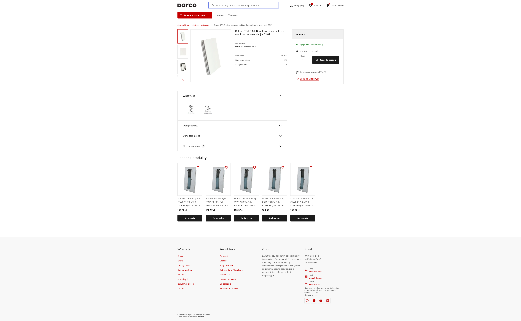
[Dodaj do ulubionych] (198, 167)
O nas (180, 256)
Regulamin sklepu (185, 284)
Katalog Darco (183, 265)
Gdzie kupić (182, 279)
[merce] (201, 316)
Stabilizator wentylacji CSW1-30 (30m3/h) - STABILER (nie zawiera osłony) (217, 202)
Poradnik (181, 274)
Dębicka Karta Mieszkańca (232, 270)
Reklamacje (225, 274)
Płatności (224, 256)
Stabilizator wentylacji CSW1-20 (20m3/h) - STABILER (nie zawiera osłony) (188, 202)
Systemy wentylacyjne (201, 25)
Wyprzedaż (233, 15)
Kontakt (180, 288)
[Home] (186, 5)
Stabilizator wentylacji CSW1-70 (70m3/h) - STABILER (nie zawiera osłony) (273, 202)
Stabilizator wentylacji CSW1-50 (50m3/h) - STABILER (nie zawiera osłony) (245, 202)
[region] (183, 55)
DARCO (284, 56)
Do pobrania (225, 284)
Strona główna (183, 25)
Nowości (220, 15)
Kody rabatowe (226, 265)
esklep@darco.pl (315, 278)
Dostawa (224, 260)
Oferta (180, 260)
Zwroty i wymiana (228, 279)
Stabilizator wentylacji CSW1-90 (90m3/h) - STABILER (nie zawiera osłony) (301, 202)
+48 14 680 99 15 (315, 271)
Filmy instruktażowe (229, 288)
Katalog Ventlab (184, 270)
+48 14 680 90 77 (315, 284)
